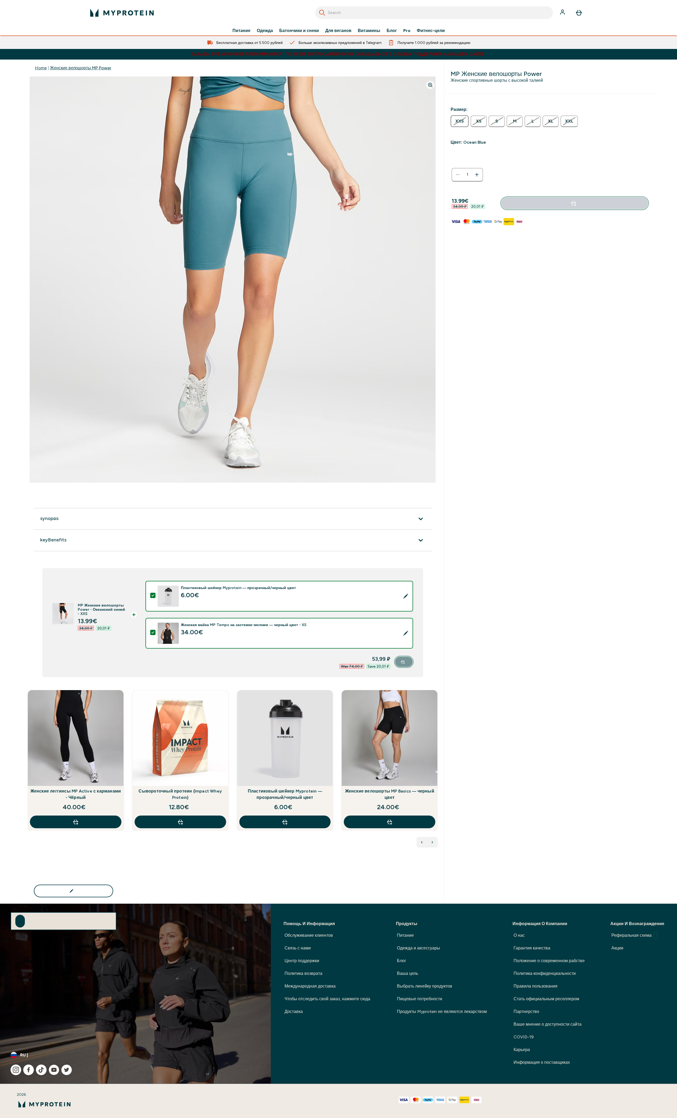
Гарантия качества (532, 948)
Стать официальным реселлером (546, 999)
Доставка (294, 1011)
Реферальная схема (631, 935)
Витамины (369, 31)
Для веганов (338, 31)
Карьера (522, 1049)
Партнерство (526, 1011)
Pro (406, 31)
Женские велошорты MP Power (80, 68)
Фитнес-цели (431, 31)
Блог (392, 31)
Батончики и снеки (299, 31)
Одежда (265, 31)
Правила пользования (535, 986)
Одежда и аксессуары (418, 948)
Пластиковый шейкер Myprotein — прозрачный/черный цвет (285, 794)
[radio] (460, 121)
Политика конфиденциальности (545, 973)
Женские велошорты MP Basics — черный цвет (389, 794)
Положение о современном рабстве (549, 960)
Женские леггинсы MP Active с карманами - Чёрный (75, 794)
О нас (519, 935)
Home (41, 68)
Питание (241, 31)
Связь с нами (298, 948)
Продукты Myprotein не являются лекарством (442, 1011)
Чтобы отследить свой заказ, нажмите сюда (327, 999)
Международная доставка (310, 986)
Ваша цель (407, 973)
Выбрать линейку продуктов (424, 986)
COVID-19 (524, 1037)
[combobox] (434, 12)
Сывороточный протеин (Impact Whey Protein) (180, 794)
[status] (467, 174)
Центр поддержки (302, 960)
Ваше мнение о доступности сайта (548, 1024)
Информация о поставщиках (542, 1062)
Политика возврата (303, 973)
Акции (617, 948)
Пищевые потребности (419, 999)
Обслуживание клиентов (309, 935)
